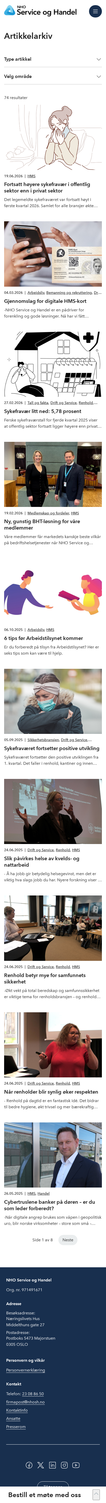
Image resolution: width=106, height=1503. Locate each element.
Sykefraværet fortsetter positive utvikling (52, 748)
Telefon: (25, 1393)
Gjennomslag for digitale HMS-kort (45, 301)
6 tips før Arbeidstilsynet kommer (43, 638)
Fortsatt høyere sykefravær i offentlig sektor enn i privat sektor (47, 187)
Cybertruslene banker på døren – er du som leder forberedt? (49, 1205)
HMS (32, 176)
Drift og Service (63, 403)
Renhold (86, 403)
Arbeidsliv (36, 293)
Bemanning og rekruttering (69, 293)
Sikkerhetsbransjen (43, 740)
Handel (44, 1193)
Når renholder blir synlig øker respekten (51, 1092)
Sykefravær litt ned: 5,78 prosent (42, 411)
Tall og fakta (38, 403)
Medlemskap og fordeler (48, 513)
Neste (68, 1239)
